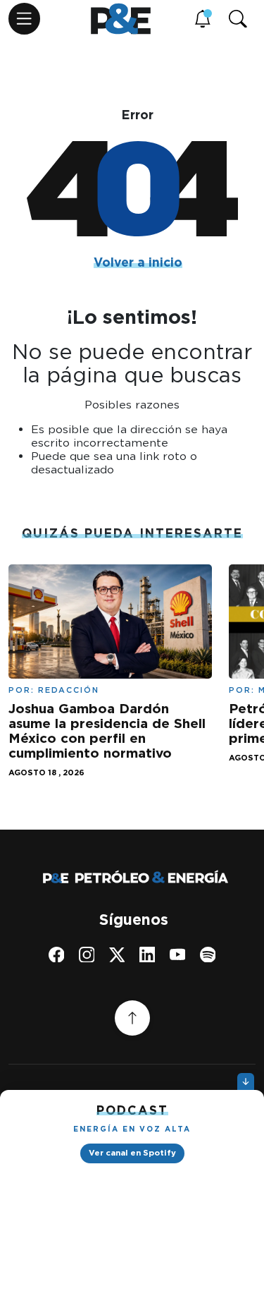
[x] (117, 954)
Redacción (68, 690)
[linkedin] (147, 954)
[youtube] (177, 954)
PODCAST (132, 1110)
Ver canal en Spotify (132, 1153)
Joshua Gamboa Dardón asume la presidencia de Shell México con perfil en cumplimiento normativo (107, 731)
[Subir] (132, 1018)
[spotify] (208, 954)
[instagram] (87, 954)
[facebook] (56, 954)
